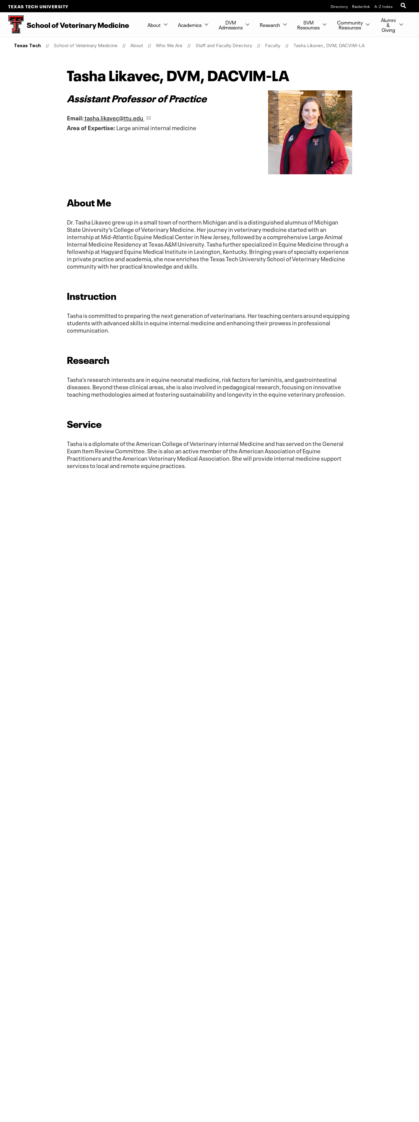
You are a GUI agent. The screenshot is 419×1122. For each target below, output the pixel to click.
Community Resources (350, 24)
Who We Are (169, 45)
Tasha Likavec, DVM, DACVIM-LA (329, 45)
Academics (190, 24)
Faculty (272, 45)
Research (270, 24)
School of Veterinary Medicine (85, 45)
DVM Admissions (231, 24)
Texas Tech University (38, 6)
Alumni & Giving (388, 24)
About (154, 24)
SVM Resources (308, 24)
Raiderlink (361, 6)
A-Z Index (384, 6)
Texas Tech (27, 45)
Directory (339, 6)
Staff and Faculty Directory (223, 45)
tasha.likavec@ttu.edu (114, 117)
